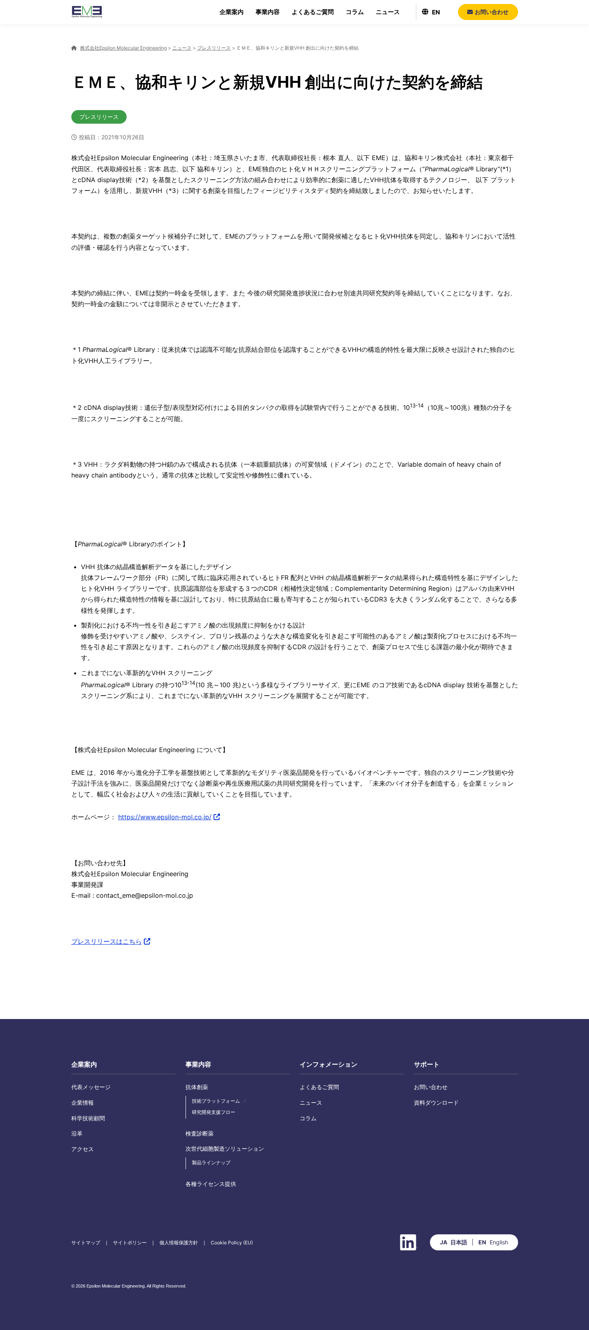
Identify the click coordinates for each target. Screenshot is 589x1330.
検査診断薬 (200, 1133)
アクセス (82, 1148)
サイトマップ (85, 1243)
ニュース (388, 12)
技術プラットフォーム (216, 1101)
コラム (355, 12)
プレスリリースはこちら (106, 941)
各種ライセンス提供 (211, 1183)
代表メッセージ (91, 1086)
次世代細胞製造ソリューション (225, 1148)
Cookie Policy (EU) (232, 1243)
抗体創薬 (197, 1086)
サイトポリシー (130, 1243)
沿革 (77, 1133)
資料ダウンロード (436, 1102)
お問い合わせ (431, 1086)
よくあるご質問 (313, 12)
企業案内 (232, 12)
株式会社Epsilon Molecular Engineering (87, 12)
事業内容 (268, 12)
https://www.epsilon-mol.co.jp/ (165, 817)
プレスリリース (99, 116)
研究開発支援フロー (213, 1112)
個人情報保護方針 (178, 1243)
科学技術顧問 (88, 1118)
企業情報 (82, 1102)
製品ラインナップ (211, 1162)
